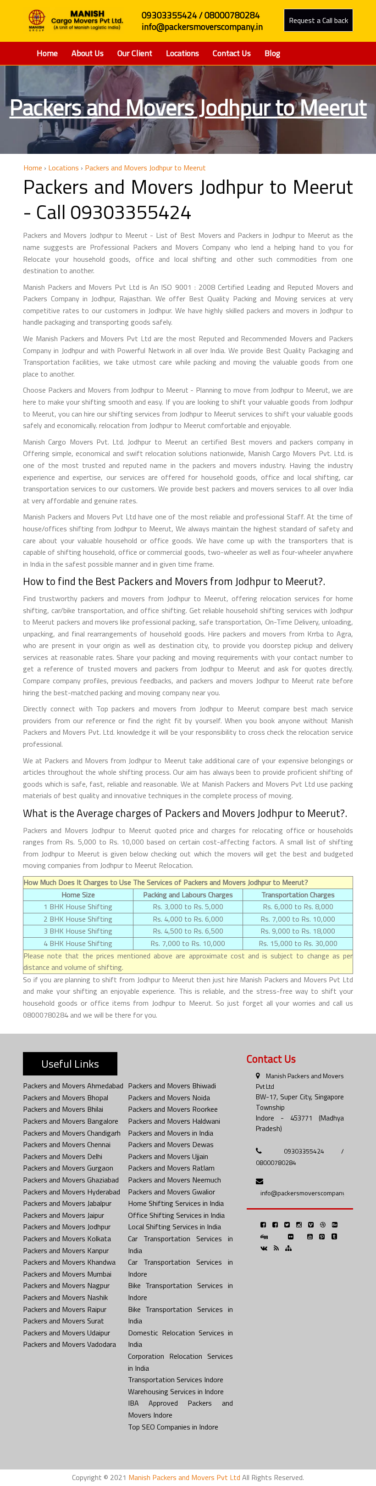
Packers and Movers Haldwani (174, 1120)
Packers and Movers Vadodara (69, 1344)
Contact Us (232, 53)
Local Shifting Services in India (174, 1226)
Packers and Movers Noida (169, 1097)
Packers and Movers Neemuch (174, 1179)
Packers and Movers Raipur (64, 1309)
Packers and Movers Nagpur (66, 1285)
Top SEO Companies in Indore (173, 1426)
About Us (88, 53)
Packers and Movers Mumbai (67, 1273)
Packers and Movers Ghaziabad (71, 1179)
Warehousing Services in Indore (176, 1391)
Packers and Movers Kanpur (66, 1250)
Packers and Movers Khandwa (69, 1261)
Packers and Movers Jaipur (63, 1215)
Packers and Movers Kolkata (67, 1238)
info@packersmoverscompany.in (306, 1193)
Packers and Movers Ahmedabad (73, 1085)
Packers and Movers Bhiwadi (172, 1085)
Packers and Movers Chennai (67, 1144)
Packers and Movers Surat (63, 1320)
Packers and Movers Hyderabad (71, 1191)
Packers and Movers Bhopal (65, 1097)
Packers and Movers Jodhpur (67, 1226)
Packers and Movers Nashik (65, 1297)
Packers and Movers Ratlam (171, 1167)
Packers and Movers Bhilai (63, 1108)
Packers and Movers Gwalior (171, 1191)
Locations (182, 53)
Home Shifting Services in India (176, 1203)
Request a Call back (318, 20)
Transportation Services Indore (175, 1379)
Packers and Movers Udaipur (66, 1332)
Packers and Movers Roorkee (173, 1108)
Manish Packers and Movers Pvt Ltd (184, 1477)
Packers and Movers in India (170, 1132)
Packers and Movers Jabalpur (67, 1203)
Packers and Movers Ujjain (168, 1156)
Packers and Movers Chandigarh (72, 1132)
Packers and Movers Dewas (171, 1144)
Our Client (134, 53)
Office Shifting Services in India (176, 1215)
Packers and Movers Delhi (62, 1156)
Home (47, 53)
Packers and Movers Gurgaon (68, 1167)
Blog (272, 53)
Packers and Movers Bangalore (70, 1120)
